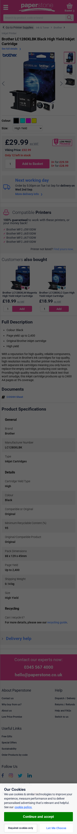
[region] (38, 808)
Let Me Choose (56, 828)
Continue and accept (38, 817)
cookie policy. (23, 807)
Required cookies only (20, 828)
